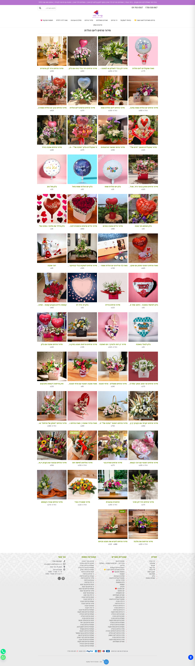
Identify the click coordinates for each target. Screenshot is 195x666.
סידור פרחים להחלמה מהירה (115, 631)
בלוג (153, 576)
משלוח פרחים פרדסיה (87, 576)
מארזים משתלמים (102, 20)
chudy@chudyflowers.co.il (53, 564)
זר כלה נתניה (120, 601)
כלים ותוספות (120, 582)
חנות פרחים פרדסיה (87, 572)
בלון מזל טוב (52, 186)
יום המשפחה (120, 593)
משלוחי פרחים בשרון (87, 570)
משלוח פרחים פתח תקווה (116, 627)
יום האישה (121, 591)
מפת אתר (152, 574)
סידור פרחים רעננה (87, 603)
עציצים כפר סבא (88, 593)
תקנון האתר (151, 572)
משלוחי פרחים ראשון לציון (85, 627)
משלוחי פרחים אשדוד (87, 629)
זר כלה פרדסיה (119, 603)
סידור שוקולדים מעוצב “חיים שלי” (143, 147)
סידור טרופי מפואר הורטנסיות (113, 147)
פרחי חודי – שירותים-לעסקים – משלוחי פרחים (111, 564)
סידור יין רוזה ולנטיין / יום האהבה (113, 344)
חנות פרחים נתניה (118, 616)
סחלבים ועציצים (76, 20)
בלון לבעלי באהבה (143, 344)
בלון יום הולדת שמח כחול (82, 186)
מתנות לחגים (120, 561)
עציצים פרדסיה (89, 580)
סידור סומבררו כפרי (82, 502)
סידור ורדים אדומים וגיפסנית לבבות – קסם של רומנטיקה (74, 226)
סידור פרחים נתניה (118, 637)
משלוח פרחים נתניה (117, 618)
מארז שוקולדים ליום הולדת (143, 68)
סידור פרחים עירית (112, 305)
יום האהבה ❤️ (119, 589)
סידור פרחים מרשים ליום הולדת (82, 107)
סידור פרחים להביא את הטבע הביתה (112, 541)
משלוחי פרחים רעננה (87, 565)
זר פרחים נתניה (119, 608)
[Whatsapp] (3, 657)
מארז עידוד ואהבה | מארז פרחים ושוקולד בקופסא (77, 423)
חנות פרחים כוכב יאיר (87, 622)
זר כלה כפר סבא (89, 595)
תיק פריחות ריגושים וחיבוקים (51, 383)
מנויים (153, 565)
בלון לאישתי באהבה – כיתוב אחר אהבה (142, 305)
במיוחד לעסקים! (126, 20)
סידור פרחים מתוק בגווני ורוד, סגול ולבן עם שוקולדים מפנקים (133, 186)
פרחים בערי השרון (88, 561)
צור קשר (152, 568)
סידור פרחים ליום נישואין (116, 635)
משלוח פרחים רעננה (87, 601)
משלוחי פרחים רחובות (87, 631)
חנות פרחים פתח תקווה (116, 620)
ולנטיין (122, 587)
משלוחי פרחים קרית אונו (86, 635)
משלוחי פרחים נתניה (87, 625)
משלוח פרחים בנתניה (117, 622)
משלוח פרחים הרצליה (117, 625)
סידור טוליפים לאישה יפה (82, 462)
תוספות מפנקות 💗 (46, 20)
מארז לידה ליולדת (62, 20)
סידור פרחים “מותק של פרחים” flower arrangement (45, 423)
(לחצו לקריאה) (92, 2)
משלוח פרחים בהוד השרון (85, 637)
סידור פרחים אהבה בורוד (52, 147)
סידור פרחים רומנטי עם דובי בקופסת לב (142, 462)
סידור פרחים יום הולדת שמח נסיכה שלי (142, 107)
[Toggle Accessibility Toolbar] (190, 657)
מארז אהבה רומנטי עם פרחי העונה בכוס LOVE (78, 383)
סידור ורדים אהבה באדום (113, 226)
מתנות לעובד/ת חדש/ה (116, 578)
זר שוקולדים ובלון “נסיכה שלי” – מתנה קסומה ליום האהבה (73, 147)
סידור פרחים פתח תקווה (116, 639)
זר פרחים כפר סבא (88, 587)
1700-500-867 (57, 561)
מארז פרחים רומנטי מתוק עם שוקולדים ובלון (140, 265)
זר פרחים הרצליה (118, 606)
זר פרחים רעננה (88, 599)
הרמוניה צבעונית (113, 502)
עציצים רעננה (89, 606)
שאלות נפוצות (150, 578)
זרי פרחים (114, 20)
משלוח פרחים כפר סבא (86, 589)
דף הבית (152, 561)
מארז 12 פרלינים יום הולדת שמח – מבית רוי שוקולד (106, 265)
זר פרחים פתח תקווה (117, 612)
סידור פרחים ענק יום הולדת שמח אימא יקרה (49, 107)
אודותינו (152, 563)
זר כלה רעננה (89, 608)
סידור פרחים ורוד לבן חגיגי (143, 502)
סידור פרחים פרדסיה (87, 578)
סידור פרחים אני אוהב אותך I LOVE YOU (141, 383)
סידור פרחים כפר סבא (87, 591)
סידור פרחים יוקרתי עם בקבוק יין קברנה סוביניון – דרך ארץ (134, 423)
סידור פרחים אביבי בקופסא (52, 502)
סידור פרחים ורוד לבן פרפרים (51, 68)
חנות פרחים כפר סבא (87, 584)
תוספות (122, 574)
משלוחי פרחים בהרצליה (86, 568)
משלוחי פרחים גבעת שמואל (85, 633)
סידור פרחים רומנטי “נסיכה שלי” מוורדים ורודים (108, 423)
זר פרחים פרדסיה (118, 610)
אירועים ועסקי (97, 25)
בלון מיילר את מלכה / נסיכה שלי (52, 226)
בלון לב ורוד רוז (82, 305)
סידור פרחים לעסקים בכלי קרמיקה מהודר (80, 265)
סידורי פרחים (89, 20)
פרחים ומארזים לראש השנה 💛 (144, 20)
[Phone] (3, 651)
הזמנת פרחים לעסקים (117, 568)
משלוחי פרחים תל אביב (86, 610)
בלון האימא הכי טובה (143, 226)
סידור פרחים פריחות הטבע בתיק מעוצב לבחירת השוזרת (74, 344)
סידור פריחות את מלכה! (143, 541)
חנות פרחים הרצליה (117, 614)
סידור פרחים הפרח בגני (112, 462)
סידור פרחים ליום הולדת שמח (113, 107)
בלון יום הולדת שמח (113, 186)
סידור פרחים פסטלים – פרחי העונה (113, 383)
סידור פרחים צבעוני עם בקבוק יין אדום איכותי (48, 462)
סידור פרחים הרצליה (117, 629)
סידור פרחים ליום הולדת (116, 633)
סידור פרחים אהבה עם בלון (52, 344)
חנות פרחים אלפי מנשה (86, 620)
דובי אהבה (52, 265)
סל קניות (152, 570)
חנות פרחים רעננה (88, 597)
